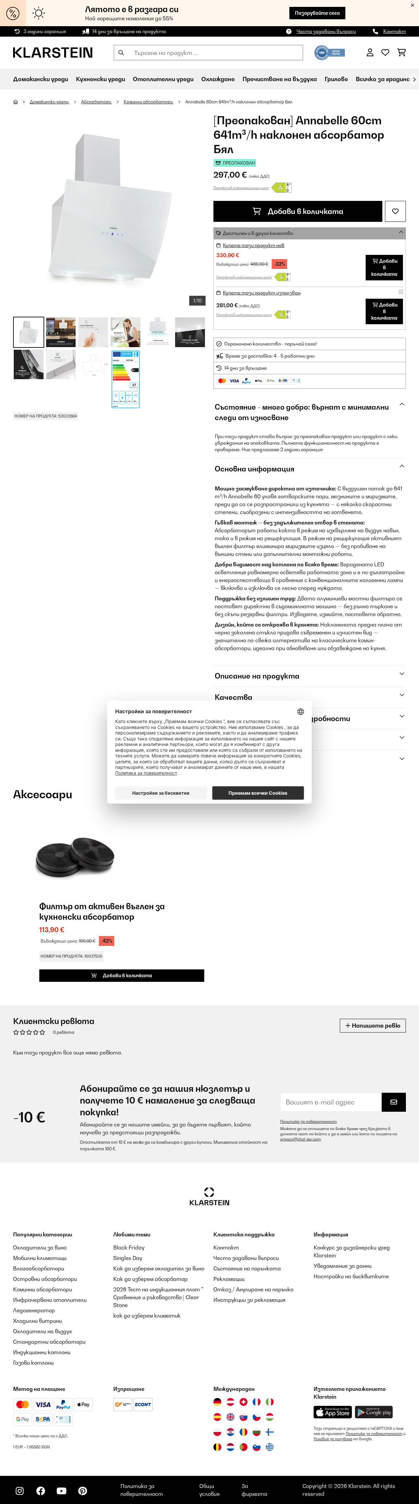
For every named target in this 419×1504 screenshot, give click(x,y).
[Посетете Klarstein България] (257, 1432)
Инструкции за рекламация (249, 1300)
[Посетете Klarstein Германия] (217, 1402)
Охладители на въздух (42, 1331)
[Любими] (385, 53)
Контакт (394, 31)
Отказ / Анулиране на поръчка (253, 1289)
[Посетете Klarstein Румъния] (243, 1432)
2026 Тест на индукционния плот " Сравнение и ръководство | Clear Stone (158, 1297)
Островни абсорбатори (45, 1279)
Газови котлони (33, 1362)
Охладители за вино (39, 1247)
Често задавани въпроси (326, 31)
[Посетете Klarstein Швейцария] (243, 1402)
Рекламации (229, 1279)
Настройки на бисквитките (351, 1276)
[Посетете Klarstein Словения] (257, 1447)
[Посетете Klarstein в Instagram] (19, 1491)
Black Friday (128, 1247)
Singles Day (127, 1258)
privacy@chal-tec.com (300, 1139)
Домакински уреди (49, 101)
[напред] (414, 79)
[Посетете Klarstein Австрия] (230, 1402)
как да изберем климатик (147, 1315)
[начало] (21, 101)
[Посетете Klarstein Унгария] (270, 1417)
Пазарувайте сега (317, 13)
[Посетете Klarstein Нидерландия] (230, 1447)
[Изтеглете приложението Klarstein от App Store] (333, 1412)
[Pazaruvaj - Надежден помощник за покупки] (330, 52)
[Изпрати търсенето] (121, 53)
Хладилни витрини (37, 1321)
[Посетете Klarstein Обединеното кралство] (230, 1417)
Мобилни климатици (39, 1258)
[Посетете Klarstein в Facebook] (40, 1491)
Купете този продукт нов (253, 245)
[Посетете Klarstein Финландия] (270, 1432)
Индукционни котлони (41, 1352)
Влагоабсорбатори (38, 1268)
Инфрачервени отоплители (50, 1300)
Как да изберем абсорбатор (150, 1279)
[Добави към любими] (395, 211)
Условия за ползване (333, 1439)
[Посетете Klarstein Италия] (270, 1402)
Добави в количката (304, 211)
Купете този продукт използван (262, 292)
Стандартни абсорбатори (49, 1341)
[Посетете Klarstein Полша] (217, 1432)
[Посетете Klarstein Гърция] (270, 1447)
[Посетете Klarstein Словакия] (243, 1417)
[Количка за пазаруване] (401, 53)
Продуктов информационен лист (241, 188)
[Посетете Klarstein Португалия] (243, 1447)
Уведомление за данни (343, 1266)
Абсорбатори (96, 101)
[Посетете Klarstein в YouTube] (61, 1491)
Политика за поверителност (308, 1121)
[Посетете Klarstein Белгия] (217, 1447)
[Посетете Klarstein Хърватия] (230, 1432)
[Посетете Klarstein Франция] (257, 1402)
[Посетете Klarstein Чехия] (257, 1417)
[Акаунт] (370, 53)
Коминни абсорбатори (148, 101)
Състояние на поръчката (247, 1268)
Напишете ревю (375, 1025)
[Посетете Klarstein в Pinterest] (82, 1491)
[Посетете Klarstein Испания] (217, 1417)
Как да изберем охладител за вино (158, 1268)
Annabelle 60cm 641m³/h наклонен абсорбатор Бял (238, 101)
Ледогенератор (34, 1310)
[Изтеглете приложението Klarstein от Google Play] (374, 1412)
